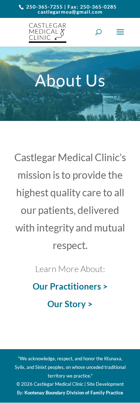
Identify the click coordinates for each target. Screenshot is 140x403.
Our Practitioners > (70, 286)
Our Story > (70, 304)
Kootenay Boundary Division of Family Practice (73, 392)
